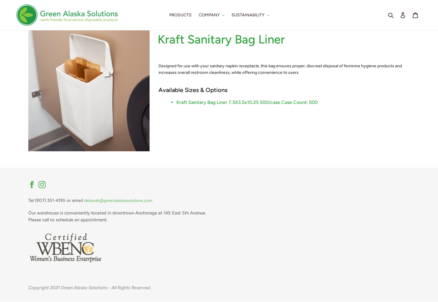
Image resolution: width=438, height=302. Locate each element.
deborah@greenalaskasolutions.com (118, 200)
